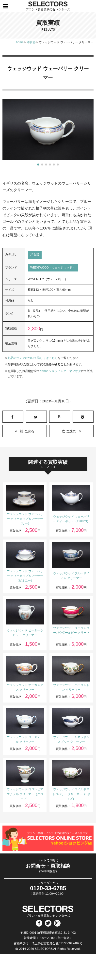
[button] (38, 165)
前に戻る (27, 431)
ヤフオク (75, 371)
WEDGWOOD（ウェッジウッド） (52, 267)
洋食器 (34, 254)
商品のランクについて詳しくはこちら (32, 358)
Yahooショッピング (53, 371)
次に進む (69, 431)
